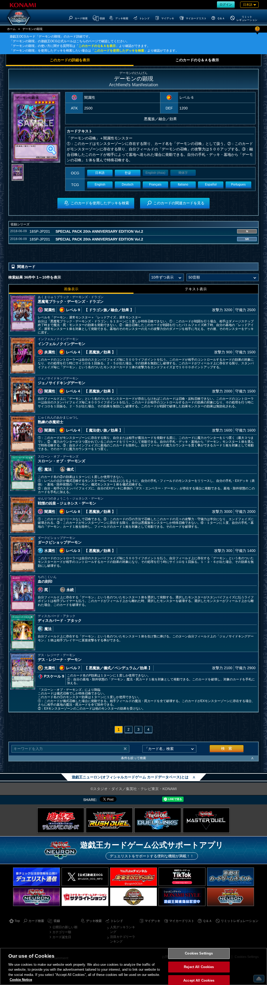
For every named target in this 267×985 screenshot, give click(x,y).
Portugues (238, 184)
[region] (133, 966)
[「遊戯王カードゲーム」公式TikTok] (182, 876)
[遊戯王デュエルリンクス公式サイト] (157, 820)
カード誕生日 (61, 937)
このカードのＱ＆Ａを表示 (97, 46)
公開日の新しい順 (64, 927)
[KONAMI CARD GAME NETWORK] (36, 897)
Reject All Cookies (199, 967)
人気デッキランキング (122, 929)
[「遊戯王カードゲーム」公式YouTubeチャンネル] (133, 876)
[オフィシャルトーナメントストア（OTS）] (133, 897)
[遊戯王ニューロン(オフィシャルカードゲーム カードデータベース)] (19, 17)
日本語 (100, 173)
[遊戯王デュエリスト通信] (36, 876)
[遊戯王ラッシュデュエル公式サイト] (109, 820)
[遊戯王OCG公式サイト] (60, 820)
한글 (128, 173)
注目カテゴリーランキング (122, 939)
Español (211, 184)
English (100, 184)
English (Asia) (155, 173)
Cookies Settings (199, 954)
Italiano (183, 184)
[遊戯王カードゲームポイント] (230, 876)
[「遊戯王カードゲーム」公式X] (85, 876)
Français (155, 184)
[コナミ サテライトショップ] (85, 897)
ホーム (11, 28)
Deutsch (128, 184)
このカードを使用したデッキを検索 (119, 50)
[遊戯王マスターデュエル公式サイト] (206, 820)
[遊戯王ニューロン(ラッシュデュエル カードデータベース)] (230, 897)
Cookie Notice (21, 980)
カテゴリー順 (61, 932)
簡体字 (183, 173)
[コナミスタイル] (182, 897)
